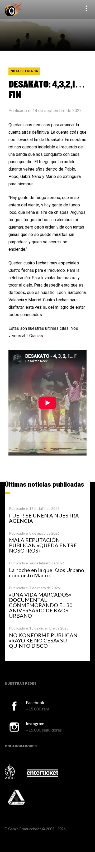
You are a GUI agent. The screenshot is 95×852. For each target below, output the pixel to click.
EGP (13, 9)
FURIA (24, 797)
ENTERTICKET (42, 773)
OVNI (15, 772)
